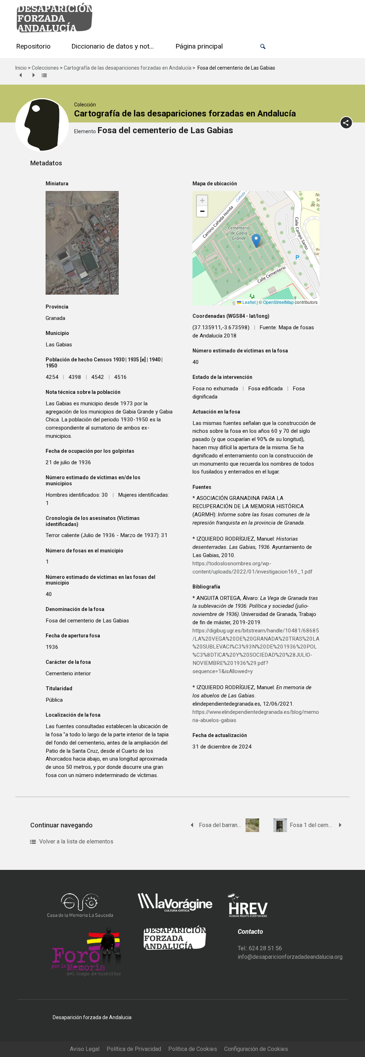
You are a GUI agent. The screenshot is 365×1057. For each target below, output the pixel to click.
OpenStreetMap (278, 302)
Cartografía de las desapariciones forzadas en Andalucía (127, 68)
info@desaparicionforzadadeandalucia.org (290, 956)
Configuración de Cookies (256, 1049)
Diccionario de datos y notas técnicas (114, 46)
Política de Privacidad (134, 1049)
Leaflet (248, 302)
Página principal (199, 46)
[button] (263, 47)
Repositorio (33, 46)
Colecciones (45, 68)
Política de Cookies (192, 1049)
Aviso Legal (84, 1049)
